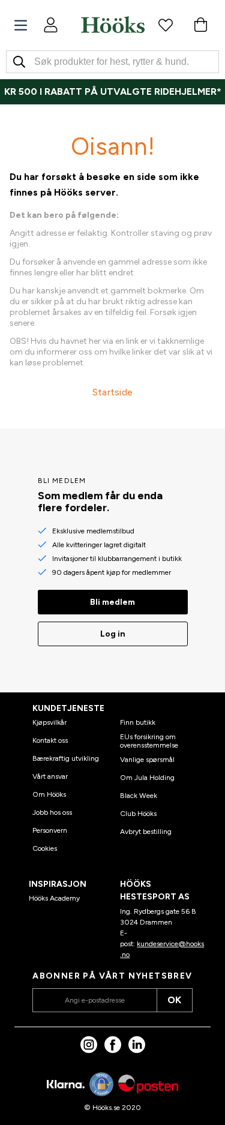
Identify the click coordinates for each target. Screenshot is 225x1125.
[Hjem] (113, 24)
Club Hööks (138, 813)
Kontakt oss (50, 740)
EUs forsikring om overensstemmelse (149, 741)
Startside (112, 392)
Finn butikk (137, 722)
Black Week (138, 795)
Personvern (49, 830)
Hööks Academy (54, 898)
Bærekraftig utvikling (65, 758)
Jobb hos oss (52, 812)
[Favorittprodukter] (166, 24)
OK (174, 1000)
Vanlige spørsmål (147, 759)
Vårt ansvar (50, 776)
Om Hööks (49, 794)
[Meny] (21, 25)
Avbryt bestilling (146, 831)
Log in (112, 634)
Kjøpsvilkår (49, 722)
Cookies (44, 848)
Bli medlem (112, 602)
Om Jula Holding (147, 777)
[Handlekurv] (200, 24)
